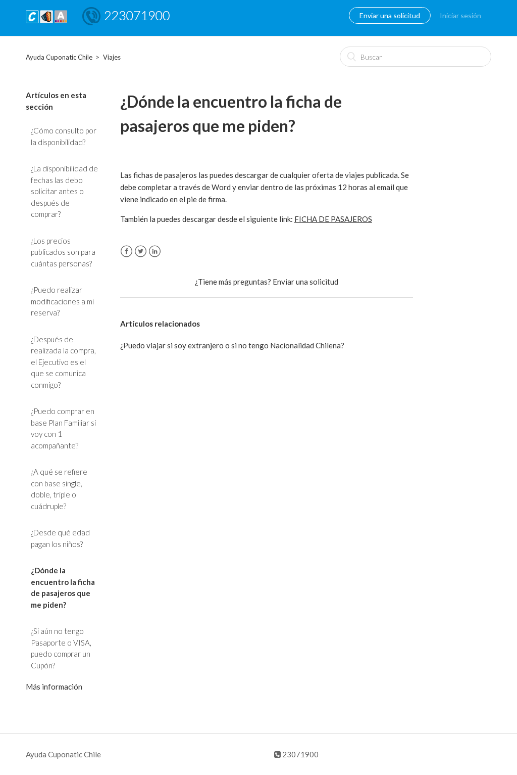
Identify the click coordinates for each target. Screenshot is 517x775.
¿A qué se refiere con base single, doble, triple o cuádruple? (59, 489)
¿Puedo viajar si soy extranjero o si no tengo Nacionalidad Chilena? (232, 345)
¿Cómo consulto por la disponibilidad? (63, 136)
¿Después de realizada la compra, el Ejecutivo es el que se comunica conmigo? (63, 362)
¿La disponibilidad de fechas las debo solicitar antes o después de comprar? (64, 191)
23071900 (300, 754)
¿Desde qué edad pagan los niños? (60, 538)
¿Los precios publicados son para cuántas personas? (63, 252)
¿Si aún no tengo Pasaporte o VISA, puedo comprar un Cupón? (61, 648)
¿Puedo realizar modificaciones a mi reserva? (62, 301)
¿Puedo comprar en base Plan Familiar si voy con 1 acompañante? (63, 428)
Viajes (112, 57)
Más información (54, 686)
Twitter (140, 251)
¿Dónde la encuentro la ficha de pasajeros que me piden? (63, 587)
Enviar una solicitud (389, 15)
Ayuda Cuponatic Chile (59, 57)
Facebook (126, 251)
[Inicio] (46, 22)
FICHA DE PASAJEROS (333, 218)
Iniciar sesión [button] (460, 15)
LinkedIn (154, 251)
